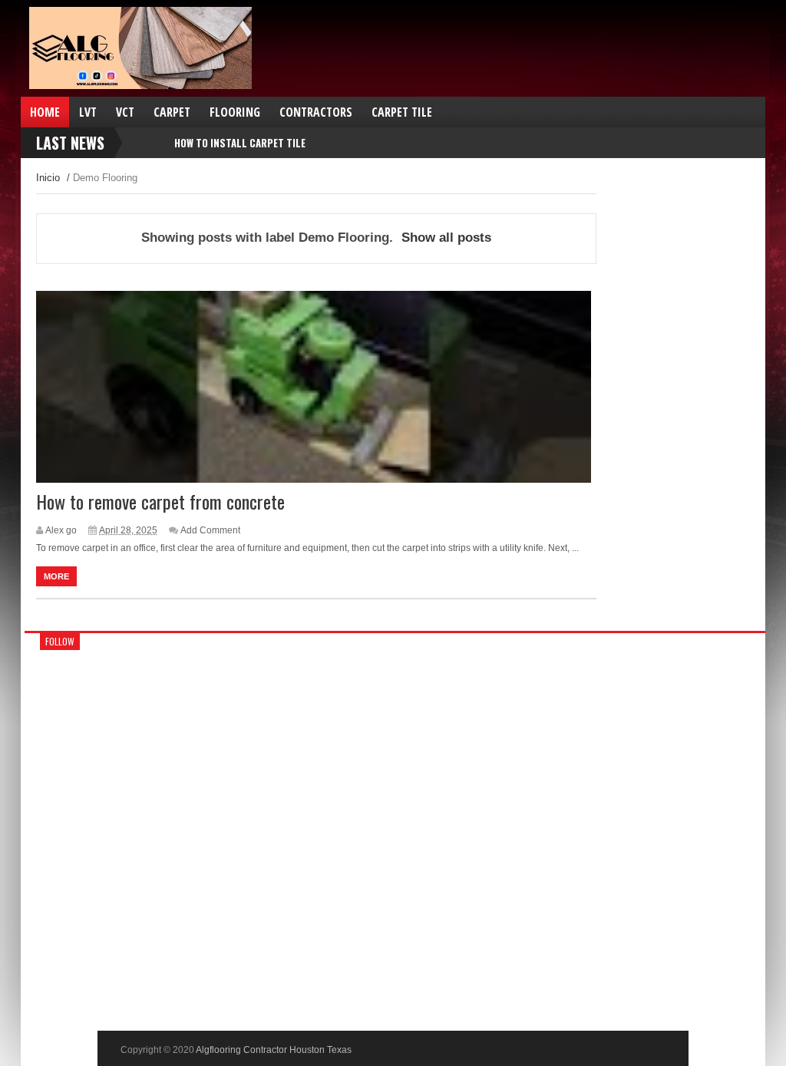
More (56, 576)
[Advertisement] (586, 71)
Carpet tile (402, 112)
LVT (88, 112)
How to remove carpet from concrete (160, 501)
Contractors (315, 112)
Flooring (235, 112)
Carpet (172, 112)
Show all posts (446, 237)
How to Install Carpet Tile (239, 142)
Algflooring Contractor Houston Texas (274, 1050)
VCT (125, 112)
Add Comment (210, 530)
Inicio (48, 177)
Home (45, 112)
